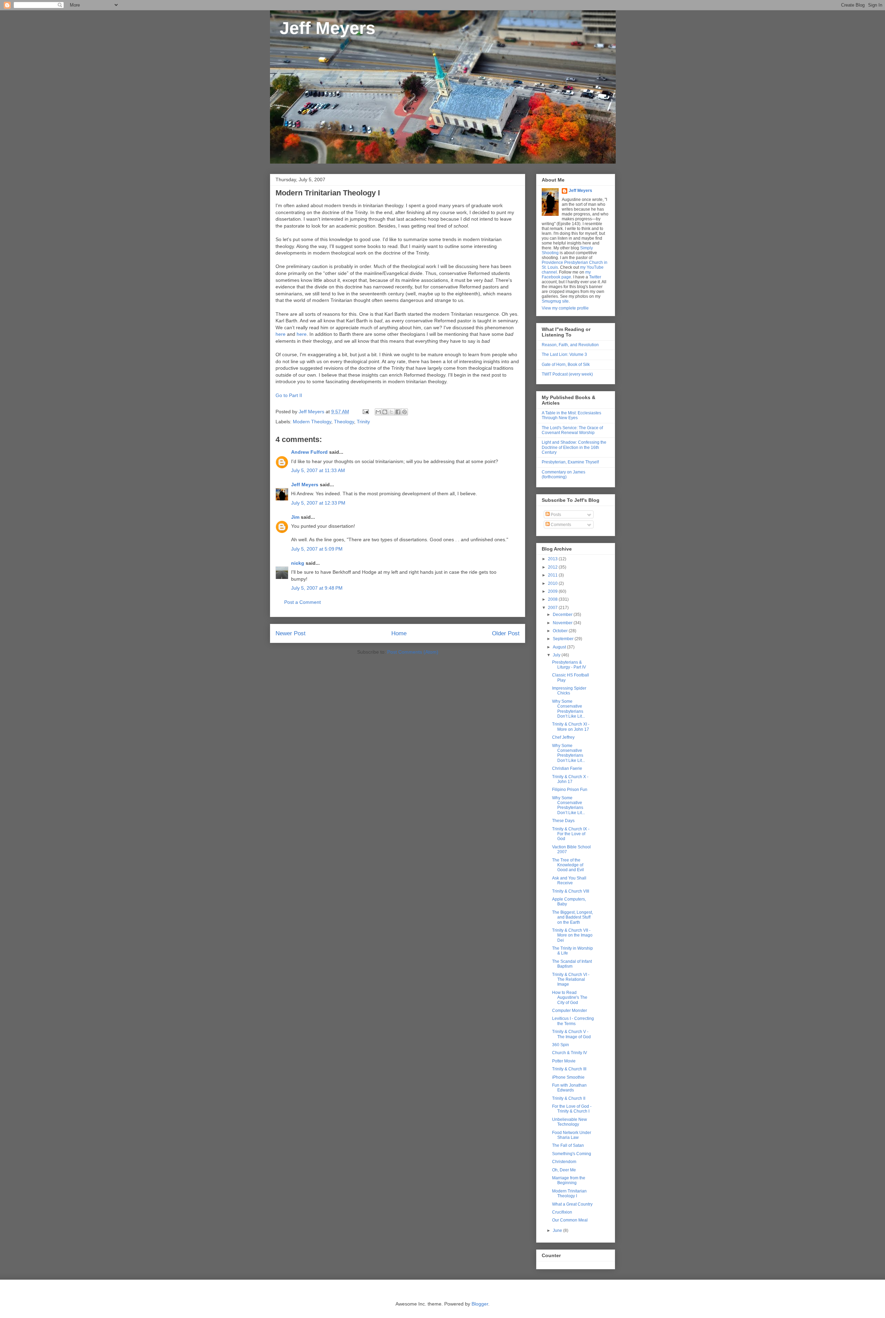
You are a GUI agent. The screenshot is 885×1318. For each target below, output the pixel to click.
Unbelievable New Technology (569, 1122)
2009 (553, 591)
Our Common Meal (570, 1220)
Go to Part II (289, 395)
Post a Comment (302, 602)
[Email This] (378, 411)
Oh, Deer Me (564, 1170)
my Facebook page (566, 274)
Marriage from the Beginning (568, 1180)
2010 (553, 583)
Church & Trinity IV (569, 1052)
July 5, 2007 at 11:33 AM (318, 470)
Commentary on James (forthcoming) (563, 474)
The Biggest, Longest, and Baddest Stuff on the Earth (572, 917)
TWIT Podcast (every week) (567, 374)
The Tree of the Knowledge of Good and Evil (568, 865)
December (563, 614)
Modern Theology (312, 421)
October (561, 630)
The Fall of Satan (568, 1145)
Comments (560, 524)
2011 (553, 575)
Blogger (480, 1304)
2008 (553, 599)
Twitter (595, 277)
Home (399, 633)
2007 (553, 607)
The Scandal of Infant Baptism (572, 964)
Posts (555, 514)
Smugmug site (555, 301)
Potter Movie (564, 1061)
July (557, 655)
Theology (344, 421)
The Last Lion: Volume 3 (564, 354)
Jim (295, 517)
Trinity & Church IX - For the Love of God (570, 834)
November (563, 622)
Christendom (564, 1161)
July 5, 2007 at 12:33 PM (318, 503)
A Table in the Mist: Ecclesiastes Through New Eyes (571, 415)
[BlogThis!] (384, 411)
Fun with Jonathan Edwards (569, 1088)
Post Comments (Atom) (412, 652)
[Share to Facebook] (397, 411)
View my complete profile (565, 308)
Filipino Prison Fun (569, 789)
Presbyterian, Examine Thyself (570, 462)
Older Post (506, 633)
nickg (297, 563)
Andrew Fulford (309, 452)
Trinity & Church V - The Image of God (571, 1034)
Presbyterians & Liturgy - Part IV (569, 665)
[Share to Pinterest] (404, 411)
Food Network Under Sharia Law (571, 1135)
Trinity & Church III (569, 1069)
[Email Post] (365, 411)
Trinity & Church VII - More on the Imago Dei (572, 935)
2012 (553, 567)
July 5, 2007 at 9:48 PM (317, 588)
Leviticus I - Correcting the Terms (573, 1021)
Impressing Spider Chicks (569, 690)
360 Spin (560, 1044)
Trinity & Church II (568, 1098)
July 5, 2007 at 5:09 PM (317, 549)
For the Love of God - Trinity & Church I (571, 1109)
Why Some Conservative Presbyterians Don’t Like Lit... (568, 709)
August (560, 647)
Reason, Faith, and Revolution (570, 344)
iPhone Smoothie (568, 1077)
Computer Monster (569, 1010)
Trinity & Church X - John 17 (570, 779)
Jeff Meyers (322, 28)
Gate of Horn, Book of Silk (566, 364)
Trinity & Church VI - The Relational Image (570, 979)
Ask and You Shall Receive (569, 880)
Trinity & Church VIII (570, 891)
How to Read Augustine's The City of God (569, 997)
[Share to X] (391, 411)
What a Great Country (572, 1204)
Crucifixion (562, 1212)
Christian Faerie (567, 768)
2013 (553, 558)
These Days (563, 820)
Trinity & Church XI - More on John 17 (570, 726)
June (558, 1230)
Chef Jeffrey (563, 737)
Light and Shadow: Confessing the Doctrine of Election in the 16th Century (574, 447)
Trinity (363, 421)
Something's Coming (571, 1153)
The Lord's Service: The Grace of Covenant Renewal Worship (572, 430)
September (564, 638)
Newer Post (291, 633)
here (281, 334)
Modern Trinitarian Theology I (569, 1193)
